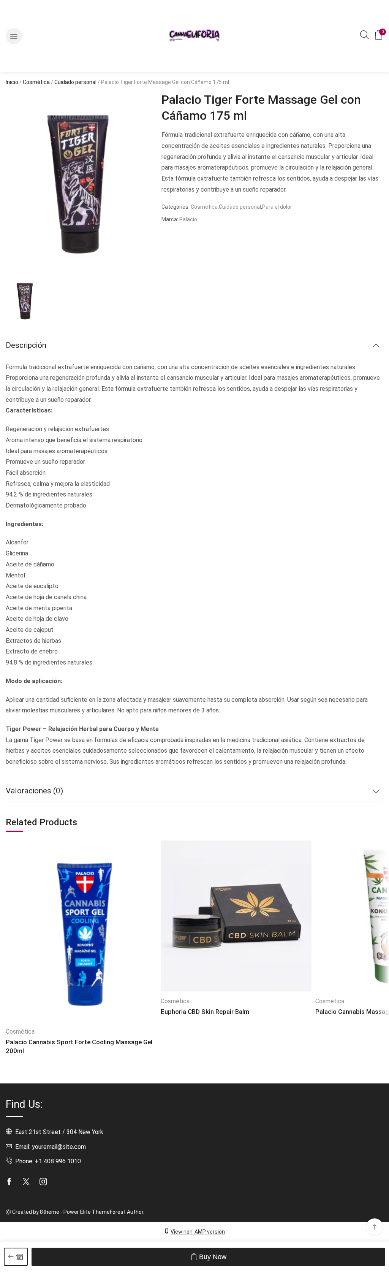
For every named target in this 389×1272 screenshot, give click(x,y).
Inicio (12, 82)
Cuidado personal (75, 82)
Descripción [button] (26, 345)
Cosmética (36, 82)
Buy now (212, 1257)
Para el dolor (277, 207)
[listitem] (25, 302)
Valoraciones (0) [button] (34, 790)
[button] (14, 36)
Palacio (188, 219)
